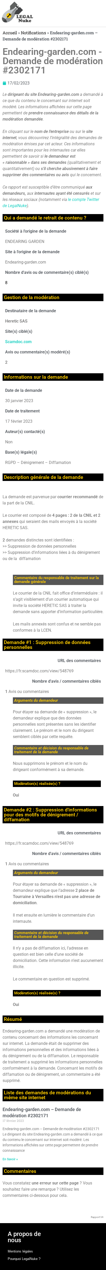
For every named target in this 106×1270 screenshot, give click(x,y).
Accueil (10, 32)
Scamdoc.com (18, 341)
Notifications (33, 32)
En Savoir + (10, 1159)
